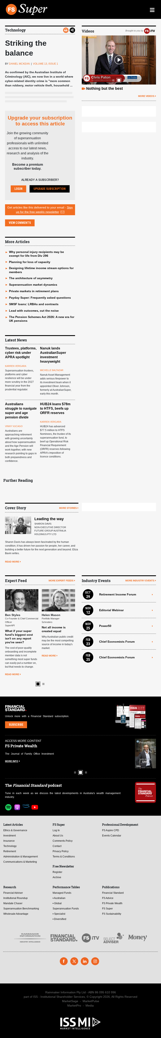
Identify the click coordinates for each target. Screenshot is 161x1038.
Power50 (105, 626)
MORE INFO (11, 761)
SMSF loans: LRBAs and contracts (33, 304)
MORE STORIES (68, 508)
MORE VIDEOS (146, 96)
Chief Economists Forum (117, 641)
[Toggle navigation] (152, 9)
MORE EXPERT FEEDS (61, 580)
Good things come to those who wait (119, 88)
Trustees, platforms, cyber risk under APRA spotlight (20, 352)
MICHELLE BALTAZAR (51, 370)
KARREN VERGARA (15, 366)
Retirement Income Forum (117, 594)
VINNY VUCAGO (14, 426)
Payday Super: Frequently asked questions (40, 297)
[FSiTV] (149, 30)
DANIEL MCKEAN (19, 63)
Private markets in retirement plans (34, 291)
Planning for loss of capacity (29, 262)
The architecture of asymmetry (31, 278)
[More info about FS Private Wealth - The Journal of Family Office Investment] (145, 753)
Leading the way (49, 519)
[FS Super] (61, 9)
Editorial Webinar (111, 610)
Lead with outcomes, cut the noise (34, 310)
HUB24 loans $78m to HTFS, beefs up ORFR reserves (55, 408)
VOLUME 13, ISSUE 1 (45, 63)
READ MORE (12, 561)
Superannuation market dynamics (33, 284)
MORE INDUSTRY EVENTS (139, 580)
